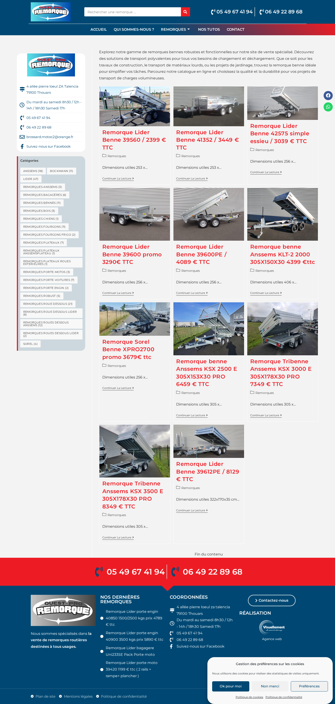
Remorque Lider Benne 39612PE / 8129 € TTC (207, 471)
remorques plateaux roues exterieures (47, 263)
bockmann (61, 171)
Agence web (272, 639)
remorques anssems (42, 187)
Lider (31, 179)
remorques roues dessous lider (51, 334)
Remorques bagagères (44, 195)
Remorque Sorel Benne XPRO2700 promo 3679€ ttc (128, 349)
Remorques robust (41, 296)
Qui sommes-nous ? (134, 29)
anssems (33, 171)
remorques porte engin (46, 288)
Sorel (30, 344)
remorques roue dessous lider (50, 313)
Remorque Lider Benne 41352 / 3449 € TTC (207, 140)
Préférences (309, 686)
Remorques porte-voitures (49, 280)
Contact (236, 29)
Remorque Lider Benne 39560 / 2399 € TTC (134, 140)
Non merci (270, 686)
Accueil (98, 29)
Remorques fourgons (44, 226)
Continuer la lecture (118, 178)
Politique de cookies (249, 697)
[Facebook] (328, 95)
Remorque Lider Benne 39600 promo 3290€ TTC (132, 254)
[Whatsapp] (328, 106)
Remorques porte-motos (46, 272)
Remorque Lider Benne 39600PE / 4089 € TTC (201, 254)
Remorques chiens (41, 218)
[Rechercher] (185, 11)
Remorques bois (39, 210)
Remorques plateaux (43, 242)
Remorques (173, 29)
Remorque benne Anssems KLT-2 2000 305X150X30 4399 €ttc (282, 254)
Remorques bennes (42, 202)
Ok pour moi (231, 686)
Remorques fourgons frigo (49, 234)
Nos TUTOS (209, 29)
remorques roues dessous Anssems (46, 324)
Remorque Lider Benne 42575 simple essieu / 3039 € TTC (279, 133)
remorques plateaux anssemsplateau (41, 252)
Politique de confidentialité (283, 697)
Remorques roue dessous (48, 303)
